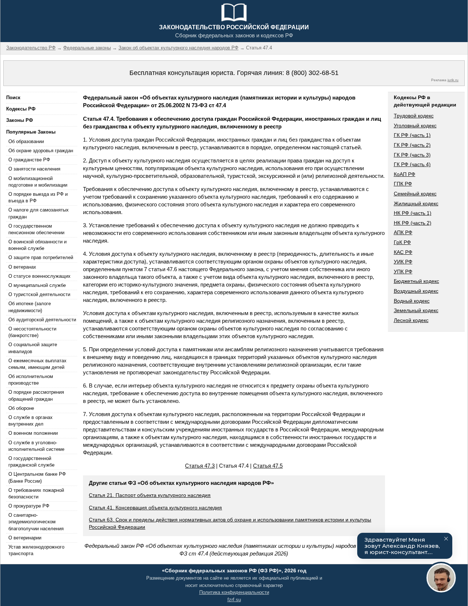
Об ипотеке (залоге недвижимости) (29, 307)
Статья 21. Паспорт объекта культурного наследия (150, 495)
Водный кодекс (412, 301)
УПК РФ (403, 271)
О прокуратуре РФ (28, 506)
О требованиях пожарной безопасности (36, 493)
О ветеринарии (24, 537)
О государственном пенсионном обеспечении (36, 229)
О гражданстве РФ (29, 159)
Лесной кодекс (411, 320)
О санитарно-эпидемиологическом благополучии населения (36, 521)
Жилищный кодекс (416, 203)
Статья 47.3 (200, 466)
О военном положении (33, 433)
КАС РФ (403, 252)
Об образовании (26, 141)
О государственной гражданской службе (31, 462)
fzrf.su (234, 599)
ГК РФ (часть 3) (412, 155)
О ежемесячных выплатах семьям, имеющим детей (37, 364)
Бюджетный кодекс (416, 281)
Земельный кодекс (416, 310)
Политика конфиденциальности (234, 592)
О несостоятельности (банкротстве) (32, 332)
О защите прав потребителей (40, 257)
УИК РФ (403, 262)
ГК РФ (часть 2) (412, 145)
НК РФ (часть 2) (412, 223)
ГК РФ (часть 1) (412, 135)
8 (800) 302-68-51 (312, 72)
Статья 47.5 (268, 466)
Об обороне (21, 408)
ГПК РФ (403, 184)
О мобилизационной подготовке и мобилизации (37, 182)
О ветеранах (22, 267)
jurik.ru (453, 80)
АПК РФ (403, 232)
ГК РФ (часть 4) (412, 164)
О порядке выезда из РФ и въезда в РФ (38, 197)
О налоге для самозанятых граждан (38, 213)
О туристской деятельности (39, 294)
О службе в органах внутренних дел (30, 421)
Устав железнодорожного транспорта (36, 550)
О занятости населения (34, 169)
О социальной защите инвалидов (32, 348)
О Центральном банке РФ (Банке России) (37, 477)
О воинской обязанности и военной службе (37, 245)
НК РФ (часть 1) (412, 213)
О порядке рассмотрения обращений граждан (36, 395)
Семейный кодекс (415, 194)
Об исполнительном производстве (30, 380)
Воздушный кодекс (416, 291)
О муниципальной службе (37, 285)
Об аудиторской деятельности (42, 319)
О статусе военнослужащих (39, 276)
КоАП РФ (404, 174)
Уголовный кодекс (415, 125)
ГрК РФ (402, 242)
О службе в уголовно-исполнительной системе (36, 446)
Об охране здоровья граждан (40, 150)
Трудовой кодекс (414, 116)
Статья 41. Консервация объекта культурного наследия (155, 507)
